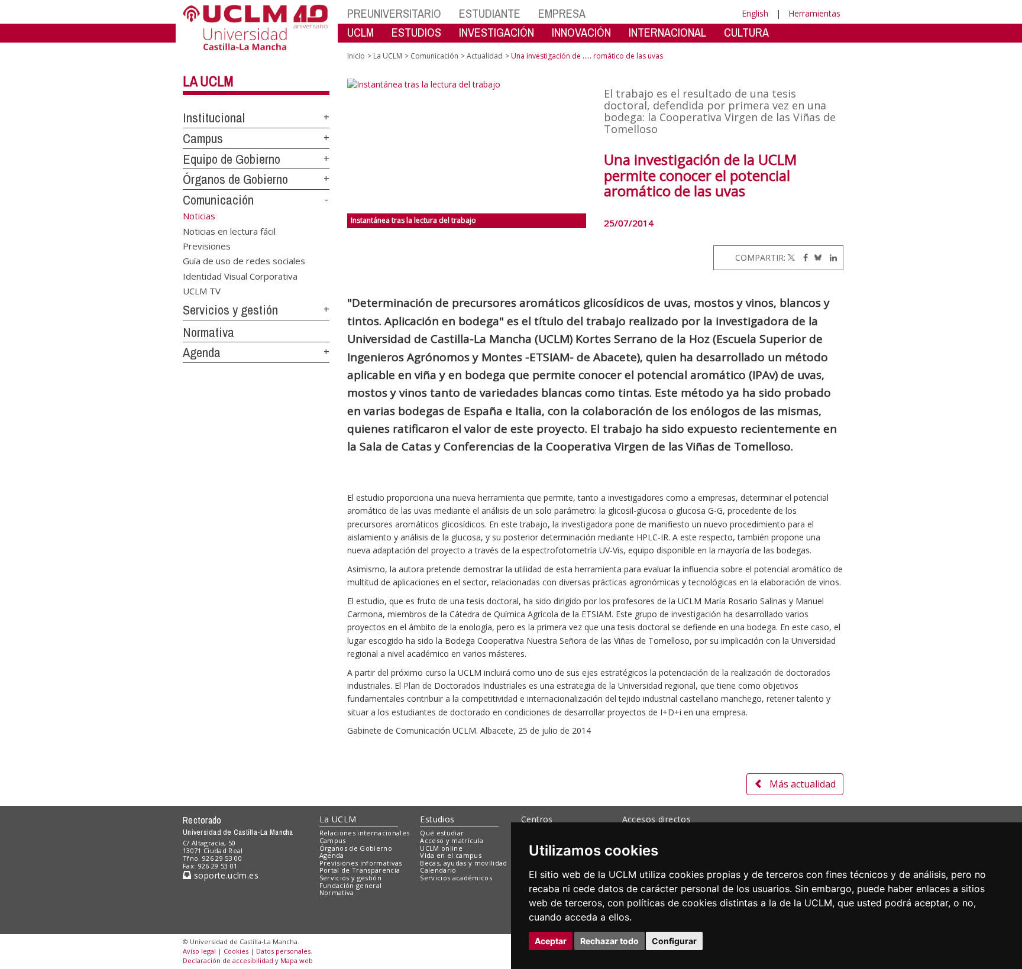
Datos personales (283, 951)
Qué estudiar (442, 832)
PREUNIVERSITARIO (394, 13)
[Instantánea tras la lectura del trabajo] (467, 146)
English (755, 13)
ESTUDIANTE (489, 13)
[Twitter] (791, 257)
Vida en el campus (450, 855)
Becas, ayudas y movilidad (463, 862)
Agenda (202, 352)
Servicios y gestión (230, 310)
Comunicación (218, 200)
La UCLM (208, 81)
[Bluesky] (816, 257)
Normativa (208, 332)
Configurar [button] (674, 941)
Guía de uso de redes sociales (244, 261)
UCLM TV (202, 291)
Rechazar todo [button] (609, 941)
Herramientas (814, 13)
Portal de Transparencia (359, 870)
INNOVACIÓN (581, 32)
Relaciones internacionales (364, 832)
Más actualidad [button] (802, 783)
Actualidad (485, 56)
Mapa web (296, 960)
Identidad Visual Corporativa (240, 275)
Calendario (438, 870)
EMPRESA (562, 13)
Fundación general (350, 885)
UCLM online (441, 848)
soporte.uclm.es (224, 875)
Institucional (214, 118)
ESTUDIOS (416, 32)
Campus (203, 138)
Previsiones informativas (360, 862)
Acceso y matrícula (451, 840)
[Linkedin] (830, 257)
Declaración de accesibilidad (228, 960)
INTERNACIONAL (667, 32)
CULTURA (746, 32)
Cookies (236, 951)
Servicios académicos (456, 877)
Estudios (437, 819)
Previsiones (207, 245)
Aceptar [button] (551, 941)
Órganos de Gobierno (235, 179)
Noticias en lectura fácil (229, 230)
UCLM (360, 32)
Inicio (356, 56)
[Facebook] (802, 257)
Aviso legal (199, 951)
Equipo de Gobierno (231, 159)
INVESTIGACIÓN (496, 32)
